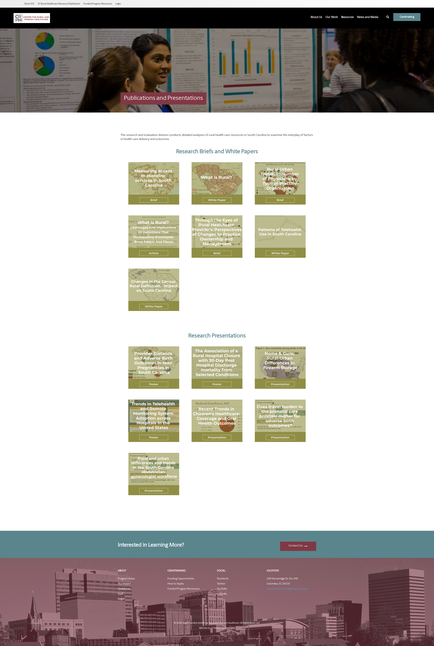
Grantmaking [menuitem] (407, 17)
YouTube (222, 589)
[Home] (32, 18)
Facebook (223, 578)
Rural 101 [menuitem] (29, 4)
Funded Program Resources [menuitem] (97, 4)
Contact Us (296, 545)
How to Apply (175, 583)
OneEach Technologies (223, 628)
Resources (347, 17)
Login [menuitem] (118, 4)
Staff (120, 594)
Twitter (221, 583)
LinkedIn (222, 594)
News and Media (367, 17)
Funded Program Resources (183, 589)
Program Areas (126, 578)
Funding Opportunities (180, 578)
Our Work (332, 17)
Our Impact (124, 583)
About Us (316, 17)
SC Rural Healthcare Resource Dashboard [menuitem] (59, 4)
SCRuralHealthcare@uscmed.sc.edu (287, 589)
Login (121, 599)
